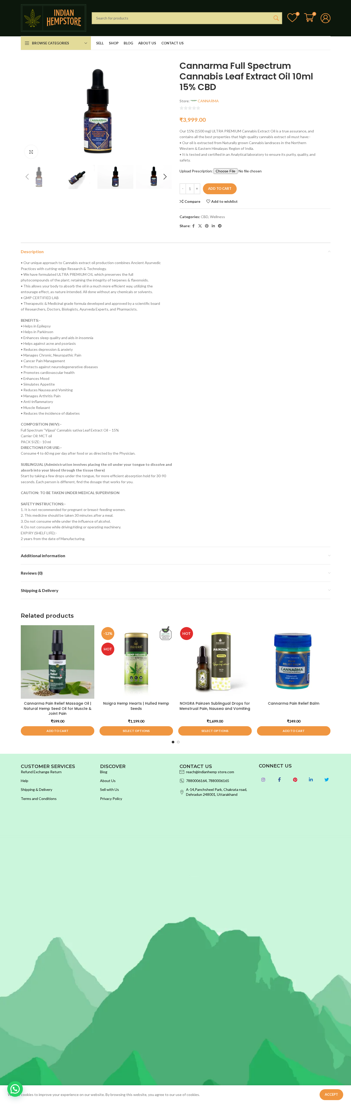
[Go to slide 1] (173, 742)
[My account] (325, 18)
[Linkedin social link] (213, 226)
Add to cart (219, 188)
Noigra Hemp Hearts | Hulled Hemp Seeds (136, 706)
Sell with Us (109, 789)
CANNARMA (208, 101)
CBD (204, 216)
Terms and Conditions (39, 798)
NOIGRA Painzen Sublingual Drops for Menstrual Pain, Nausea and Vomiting (215, 706)
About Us (108, 780)
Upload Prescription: (197, 171)
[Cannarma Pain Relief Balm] (293, 662)
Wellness (217, 216)
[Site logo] (54, 17)
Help (24, 780)
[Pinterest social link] (206, 226)
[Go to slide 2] (178, 742)
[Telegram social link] (219, 226)
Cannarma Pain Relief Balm (293, 703)
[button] (27, 176)
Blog (103, 772)
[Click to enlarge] (31, 151)
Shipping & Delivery (36, 789)
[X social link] (200, 226)
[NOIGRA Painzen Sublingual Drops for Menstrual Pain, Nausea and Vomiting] (215, 662)
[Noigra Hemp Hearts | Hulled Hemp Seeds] (136, 662)
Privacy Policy (111, 798)
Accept (331, 1094)
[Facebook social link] (193, 226)
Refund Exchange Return (41, 772)
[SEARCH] (276, 18)
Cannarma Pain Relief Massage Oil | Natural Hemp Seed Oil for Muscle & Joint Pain (57, 708)
